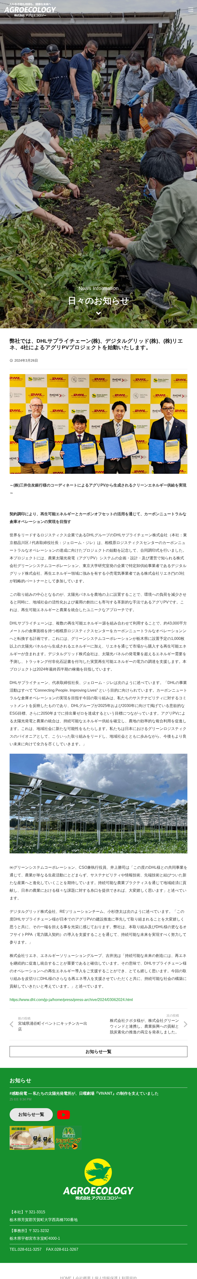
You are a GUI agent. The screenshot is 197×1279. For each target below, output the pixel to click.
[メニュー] (190, 10)
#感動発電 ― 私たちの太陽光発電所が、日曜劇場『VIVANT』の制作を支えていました (84, 1093)
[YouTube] (63, 1115)
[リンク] (30, 9)
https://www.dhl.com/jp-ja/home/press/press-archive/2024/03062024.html (71, 1000)
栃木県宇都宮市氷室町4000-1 (35, 1238)
